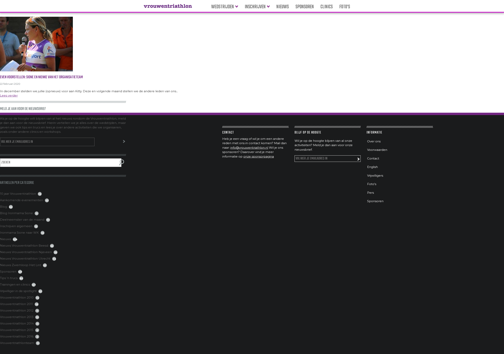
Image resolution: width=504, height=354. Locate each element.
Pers (370, 193)
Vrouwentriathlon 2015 (16, 330)
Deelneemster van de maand (22, 219)
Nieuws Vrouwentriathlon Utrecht (25, 258)
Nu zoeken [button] (121, 162)
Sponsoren (305, 7)
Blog (3, 206)
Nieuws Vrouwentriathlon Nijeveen (26, 252)
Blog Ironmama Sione (16, 213)
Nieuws (282, 7)
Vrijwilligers (375, 175)
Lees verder (9, 95)
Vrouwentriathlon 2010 (17, 297)
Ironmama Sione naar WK (19, 232)
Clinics (327, 7)
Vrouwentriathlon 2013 (16, 317)
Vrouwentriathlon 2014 (17, 323)
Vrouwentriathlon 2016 (16, 336)
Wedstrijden (222, 7)
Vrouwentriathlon (168, 8)
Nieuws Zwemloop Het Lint (20, 265)
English (372, 167)
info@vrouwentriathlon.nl (249, 147)
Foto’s (344, 7)
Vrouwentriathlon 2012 (16, 310)
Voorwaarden (377, 150)
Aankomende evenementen (21, 200)
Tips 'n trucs (9, 278)
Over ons (374, 141)
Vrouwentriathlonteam (17, 343)
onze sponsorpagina (258, 156)
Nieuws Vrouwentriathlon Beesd (24, 245)
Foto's (371, 184)
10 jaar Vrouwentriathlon (18, 193)
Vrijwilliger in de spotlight (18, 291)
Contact (373, 158)
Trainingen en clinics (15, 284)
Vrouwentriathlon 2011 (16, 304)
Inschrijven (255, 7)
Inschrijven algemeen (16, 226)
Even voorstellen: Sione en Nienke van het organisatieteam (41, 77)
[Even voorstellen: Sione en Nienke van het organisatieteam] (252, 44)
